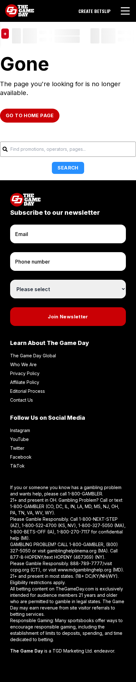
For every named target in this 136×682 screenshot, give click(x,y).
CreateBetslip (94, 11)
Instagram (20, 430)
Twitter (17, 448)
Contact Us (21, 400)
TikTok (17, 465)
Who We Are (23, 364)
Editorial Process (27, 391)
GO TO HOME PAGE (30, 115)
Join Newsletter (68, 317)
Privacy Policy (25, 373)
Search (68, 168)
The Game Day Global (33, 355)
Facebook (21, 457)
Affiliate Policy (24, 382)
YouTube (19, 439)
